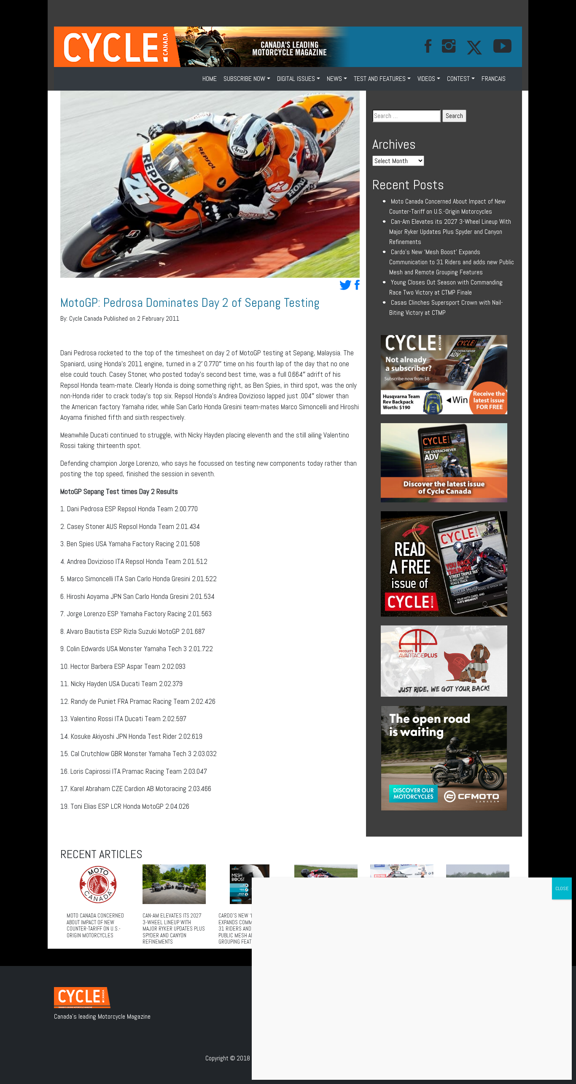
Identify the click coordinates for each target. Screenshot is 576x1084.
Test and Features (380, 78)
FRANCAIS (494, 78)
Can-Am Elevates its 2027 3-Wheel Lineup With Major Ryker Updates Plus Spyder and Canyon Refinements (450, 231)
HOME (209, 78)
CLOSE (561, 888)
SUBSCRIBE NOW (244, 78)
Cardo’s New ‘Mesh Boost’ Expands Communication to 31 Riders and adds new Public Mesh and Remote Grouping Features (451, 261)
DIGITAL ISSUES (296, 78)
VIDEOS (426, 78)
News (334, 78)
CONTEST (458, 78)
